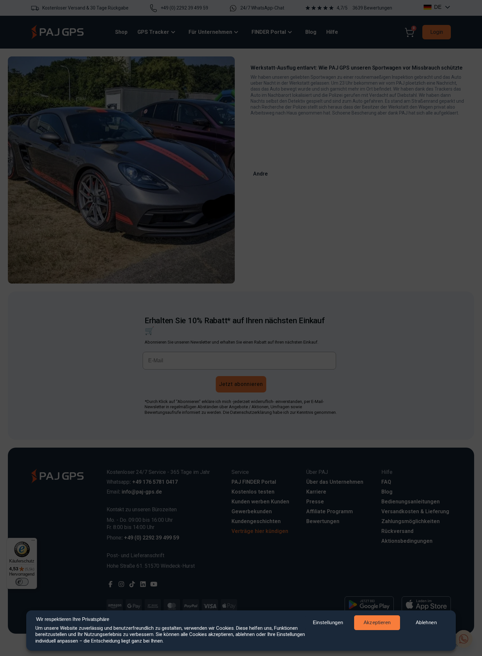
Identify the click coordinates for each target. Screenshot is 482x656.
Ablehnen (426, 622)
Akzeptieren (377, 622)
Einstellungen (328, 622)
